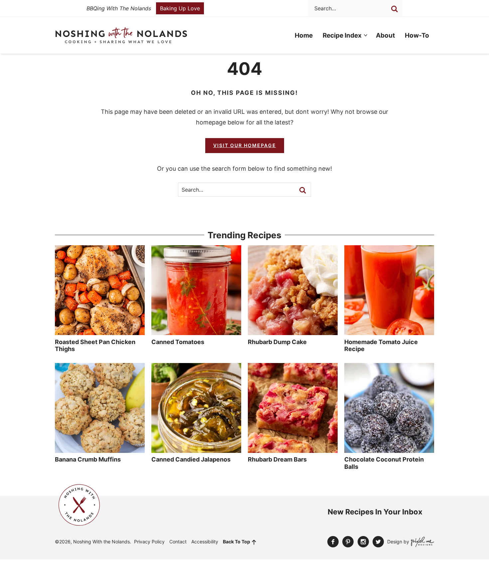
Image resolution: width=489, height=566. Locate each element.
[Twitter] (378, 541)
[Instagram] (363, 541)
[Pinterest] (348, 541)
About (385, 35)
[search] (395, 9)
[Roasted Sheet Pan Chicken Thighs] (100, 331)
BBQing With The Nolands (118, 8)
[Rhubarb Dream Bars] (293, 449)
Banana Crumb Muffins (88, 459)
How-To (417, 35)
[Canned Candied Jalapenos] (196, 449)
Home (304, 35)
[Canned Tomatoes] (196, 331)
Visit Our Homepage (244, 145)
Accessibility (204, 541)
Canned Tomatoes (177, 341)
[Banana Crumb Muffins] (100, 449)
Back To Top (236, 541)
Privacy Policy (149, 541)
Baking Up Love (180, 8)
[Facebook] (333, 541)
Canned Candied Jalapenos (191, 459)
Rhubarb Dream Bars (277, 459)
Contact (178, 541)
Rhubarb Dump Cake (277, 341)
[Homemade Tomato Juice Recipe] (389, 331)
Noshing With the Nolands (121, 35)
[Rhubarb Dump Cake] (293, 331)
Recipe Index (342, 35)
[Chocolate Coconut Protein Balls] (389, 449)
